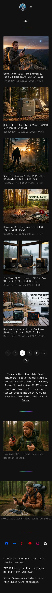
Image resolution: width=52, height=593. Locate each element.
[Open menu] (31, 7)
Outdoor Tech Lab (25, 558)
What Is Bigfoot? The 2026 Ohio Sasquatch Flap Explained (24, 177)
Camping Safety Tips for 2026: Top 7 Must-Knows (23, 228)
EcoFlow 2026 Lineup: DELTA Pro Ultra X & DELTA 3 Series (24, 280)
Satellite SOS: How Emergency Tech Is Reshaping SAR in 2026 (23, 75)
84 (26, 360)
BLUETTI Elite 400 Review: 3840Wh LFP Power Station (25, 126)
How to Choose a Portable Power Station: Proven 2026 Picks (24, 331)
